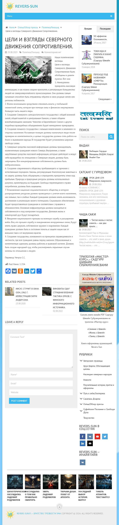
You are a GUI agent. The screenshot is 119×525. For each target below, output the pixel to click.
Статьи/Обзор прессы (93, 404)
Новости (87, 379)
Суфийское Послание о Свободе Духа (99, 411)
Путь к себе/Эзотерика (94, 393)
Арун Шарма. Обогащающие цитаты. (96, 367)
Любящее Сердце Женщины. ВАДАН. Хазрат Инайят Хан (101, 154)
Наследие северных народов (97, 374)
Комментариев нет (52, 52)
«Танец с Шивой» (96, 336)
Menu (9, 16)
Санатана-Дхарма (91, 398)
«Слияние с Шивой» (96, 329)
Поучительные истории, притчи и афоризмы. (98, 386)
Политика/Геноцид (31, 52)
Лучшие (88, 28)
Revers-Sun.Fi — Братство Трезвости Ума (39, 513)
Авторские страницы (93, 360)
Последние (105, 28)
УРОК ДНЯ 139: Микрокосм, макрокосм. (100, 179)
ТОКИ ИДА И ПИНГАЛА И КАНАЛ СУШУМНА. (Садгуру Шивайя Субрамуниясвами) (96, 57)
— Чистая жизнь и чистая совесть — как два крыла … (100, 223)
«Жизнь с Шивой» (96, 332)
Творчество (88, 417)
